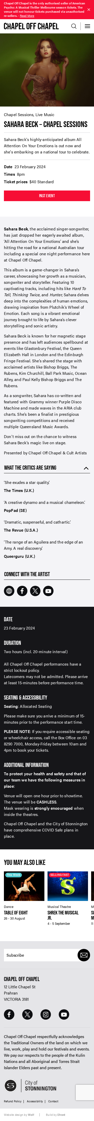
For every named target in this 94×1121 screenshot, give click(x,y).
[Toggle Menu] (87, 26)
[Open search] (74, 26)
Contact (53, 1101)
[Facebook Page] (9, 1014)
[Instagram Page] (45, 1014)
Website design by (19, 1115)
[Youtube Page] (64, 1014)
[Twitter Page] (27, 1014)
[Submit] (84, 955)
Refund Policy (12, 1101)
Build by (55, 1115)
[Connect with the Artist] (9, 591)
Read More (27, 15)
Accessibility (35, 1101)
